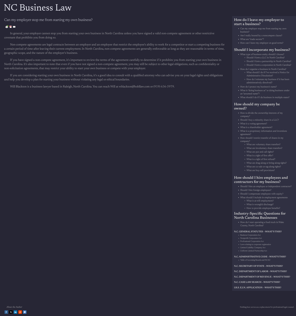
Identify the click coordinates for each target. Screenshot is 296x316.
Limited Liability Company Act (252, 248)
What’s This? (271, 282)
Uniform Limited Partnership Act (253, 251)
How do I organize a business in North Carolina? (263, 69)
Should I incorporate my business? (262, 50)
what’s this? (273, 232)
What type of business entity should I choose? (262, 54)
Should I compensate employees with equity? (261, 194)
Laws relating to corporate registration (255, 245)
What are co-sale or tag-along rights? (264, 167)
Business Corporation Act (250, 235)
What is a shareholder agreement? (256, 127)
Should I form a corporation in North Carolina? (269, 65)
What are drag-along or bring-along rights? (267, 163)
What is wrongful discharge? (260, 204)
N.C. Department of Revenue (252, 277)
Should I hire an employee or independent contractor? (266, 186)
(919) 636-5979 (163, 86)
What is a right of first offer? (260, 155)
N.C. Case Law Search (247, 282)
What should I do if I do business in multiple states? (265, 97)
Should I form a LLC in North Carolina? (266, 58)
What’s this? (277, 257)
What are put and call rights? (260, 152)
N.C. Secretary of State (249, 266)
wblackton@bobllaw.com (134, 86)
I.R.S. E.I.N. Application (248, 288)
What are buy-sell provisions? (261, 170)
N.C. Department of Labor (251, 271)
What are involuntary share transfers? (264, 148)
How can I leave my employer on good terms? (261, 43)
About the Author (14, 307)
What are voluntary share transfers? (264, 144)
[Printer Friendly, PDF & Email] (10, 27)
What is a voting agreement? (253, 124)
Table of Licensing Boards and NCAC (255, 260)
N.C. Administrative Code (250, 257)
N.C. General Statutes (248, 232)
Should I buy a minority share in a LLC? (259, 120)
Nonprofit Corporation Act (251, 238)
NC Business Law (38, 8)
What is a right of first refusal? (261, 159)
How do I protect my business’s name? (258, 87)
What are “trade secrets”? (252, 39)
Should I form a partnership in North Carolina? (269, 61)
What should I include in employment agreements (264, 197)
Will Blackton (18, 86)
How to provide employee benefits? (263, 208)
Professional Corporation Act (252, 241)
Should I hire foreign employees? (255, 190)
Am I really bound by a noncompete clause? (261, 35)
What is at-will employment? (260, 201)
